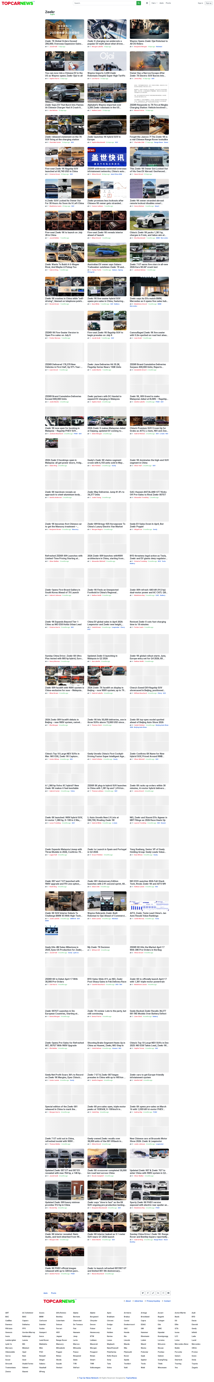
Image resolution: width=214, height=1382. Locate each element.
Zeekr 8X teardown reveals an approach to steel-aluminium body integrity (62, 495)
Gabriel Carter (54, 791)
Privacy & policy (153, 1301)
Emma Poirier (97, 1016)
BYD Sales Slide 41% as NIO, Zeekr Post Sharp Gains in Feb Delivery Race (106, 980)
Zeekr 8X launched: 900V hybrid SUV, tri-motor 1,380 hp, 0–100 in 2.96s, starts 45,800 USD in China (64, 820)
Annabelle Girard (140, 370)
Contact (167, 1301)
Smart (157, 206)
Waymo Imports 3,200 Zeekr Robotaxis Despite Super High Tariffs (106, 74)
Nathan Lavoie (139, 886)
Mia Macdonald (140, 238)
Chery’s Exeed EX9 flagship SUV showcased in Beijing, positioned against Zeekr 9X (146, 690)
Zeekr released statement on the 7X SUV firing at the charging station (63, 138)
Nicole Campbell (98, 1176)
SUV (152, 78)
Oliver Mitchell (139, 759)
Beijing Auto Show (140, 727)
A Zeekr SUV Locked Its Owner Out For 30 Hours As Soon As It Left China (64, 202)
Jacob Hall (53, 46)
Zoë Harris (53, 984)
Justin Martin (97, 370)
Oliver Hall (138, 465)
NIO (167, 434)
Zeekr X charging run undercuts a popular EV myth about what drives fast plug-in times (105, 44)
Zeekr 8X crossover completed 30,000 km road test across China (107, 1171)
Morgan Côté (54, 1240)
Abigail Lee (138, 529)
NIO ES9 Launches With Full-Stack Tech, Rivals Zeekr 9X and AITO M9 (148, 882)
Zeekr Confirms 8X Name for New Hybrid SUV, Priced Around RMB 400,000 (147, 756)
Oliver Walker (54, 561)
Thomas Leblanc (98, 791)
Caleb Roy (95, 1112)
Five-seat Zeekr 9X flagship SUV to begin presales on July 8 (105, 334)
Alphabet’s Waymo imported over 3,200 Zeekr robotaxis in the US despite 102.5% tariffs (104, 108)
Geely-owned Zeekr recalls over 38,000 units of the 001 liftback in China (104, 1141)
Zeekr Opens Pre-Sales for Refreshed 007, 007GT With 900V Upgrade (64, 1044)
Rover (166, 142)
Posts (53, 1293)
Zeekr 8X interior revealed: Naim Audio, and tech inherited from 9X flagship (62, 1237)
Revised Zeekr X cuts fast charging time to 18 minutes (148, 623)
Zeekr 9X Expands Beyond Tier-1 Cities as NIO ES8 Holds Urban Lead (63, 623)
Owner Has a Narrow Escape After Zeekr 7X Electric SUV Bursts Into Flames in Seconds (147, 76)
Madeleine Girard (140, 304)
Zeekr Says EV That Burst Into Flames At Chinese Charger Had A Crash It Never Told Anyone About (64, 108)
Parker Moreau (55, 338)
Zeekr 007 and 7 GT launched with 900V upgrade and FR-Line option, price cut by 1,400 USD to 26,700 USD (64, 884)
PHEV (158, 402)
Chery (122, 627)
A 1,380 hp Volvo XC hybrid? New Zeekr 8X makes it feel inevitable (62, 787)
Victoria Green (54, 174)
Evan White (96, 304)
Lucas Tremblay (55, 823)
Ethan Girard (96, 238)
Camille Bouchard (98, 984)
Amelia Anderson (55, 497)
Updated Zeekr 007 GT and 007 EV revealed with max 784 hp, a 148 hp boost (62, 1173)
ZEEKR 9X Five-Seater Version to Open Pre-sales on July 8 (62, 334)
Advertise (139, 1301)
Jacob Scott (96, 338)
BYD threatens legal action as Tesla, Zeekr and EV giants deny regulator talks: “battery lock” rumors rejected (148, 558)
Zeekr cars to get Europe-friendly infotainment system (147, 1076)
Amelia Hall (138, 1080)
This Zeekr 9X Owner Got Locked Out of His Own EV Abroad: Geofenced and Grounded (149, 171)
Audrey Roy (138, 1112)
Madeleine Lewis (55, 206)
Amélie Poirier (54, 1274)
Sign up (208, 3)
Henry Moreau (54, 661)
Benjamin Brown (55, 529)
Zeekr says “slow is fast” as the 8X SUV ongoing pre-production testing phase (105, 1205)
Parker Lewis (139, 627)
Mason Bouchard (98, 1274)
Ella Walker (53, 1048)
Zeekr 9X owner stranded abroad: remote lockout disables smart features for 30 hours (147, 203)
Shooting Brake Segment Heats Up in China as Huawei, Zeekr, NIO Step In (106, 1044)
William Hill (96, 950)
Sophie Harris (54, 78)
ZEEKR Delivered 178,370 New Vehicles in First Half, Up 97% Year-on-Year (63, 367)
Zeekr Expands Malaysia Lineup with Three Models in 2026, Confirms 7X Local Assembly (63, 852)
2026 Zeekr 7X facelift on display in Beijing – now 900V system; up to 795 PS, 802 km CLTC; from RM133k (106, 690)
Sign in (200, 3)
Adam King (53, 465)
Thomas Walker (55, 1144)
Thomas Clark (97, 725)
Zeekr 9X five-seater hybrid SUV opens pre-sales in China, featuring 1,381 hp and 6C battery (105, 301)
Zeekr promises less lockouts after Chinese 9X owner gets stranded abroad (105, 203)
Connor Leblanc (97, 206)
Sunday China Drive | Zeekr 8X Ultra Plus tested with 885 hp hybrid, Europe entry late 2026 (64, 658)
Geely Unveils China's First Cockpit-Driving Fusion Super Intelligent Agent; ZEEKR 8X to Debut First (107, 756)
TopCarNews (131, 1378)
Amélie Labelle (139, 402)
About (128, 1301)
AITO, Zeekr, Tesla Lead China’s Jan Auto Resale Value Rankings (148, 914)
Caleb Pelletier (139, 725)
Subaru (114, 270)
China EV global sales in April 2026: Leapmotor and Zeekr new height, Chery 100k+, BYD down (105, 624)
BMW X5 (73, 918)
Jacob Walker (54, 238)
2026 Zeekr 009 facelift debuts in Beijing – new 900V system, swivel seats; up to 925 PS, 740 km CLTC (62, 722)
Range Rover (158, 142)
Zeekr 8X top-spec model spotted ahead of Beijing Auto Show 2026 (147, 721)
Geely (114, 465)
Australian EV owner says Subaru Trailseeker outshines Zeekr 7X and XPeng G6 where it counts (105, 267)
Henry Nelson (139, 206)
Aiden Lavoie (96, 918)
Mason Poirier (139, 110)
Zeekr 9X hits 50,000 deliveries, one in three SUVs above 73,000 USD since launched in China (106, 722)
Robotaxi (159, 46)
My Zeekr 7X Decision (98, 947)
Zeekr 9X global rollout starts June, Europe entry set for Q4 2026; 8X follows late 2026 (148, 658)
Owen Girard (138, 174)
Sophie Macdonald (98, 142)
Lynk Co (76, 953)
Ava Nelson (53, 110)
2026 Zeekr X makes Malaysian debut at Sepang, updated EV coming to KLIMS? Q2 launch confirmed (106, 431)
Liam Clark (138, 1016)
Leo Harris (96, 78)
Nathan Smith (97, 595)
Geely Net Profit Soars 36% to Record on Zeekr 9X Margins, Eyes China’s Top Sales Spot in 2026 (64, 1077)
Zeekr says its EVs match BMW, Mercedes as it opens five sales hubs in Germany (149, 301)
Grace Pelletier (97, 855)
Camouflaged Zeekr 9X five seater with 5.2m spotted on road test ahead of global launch (149, 335)
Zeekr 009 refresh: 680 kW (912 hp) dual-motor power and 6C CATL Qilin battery (148, 592)
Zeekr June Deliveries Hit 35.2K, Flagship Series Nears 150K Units (104, 365)
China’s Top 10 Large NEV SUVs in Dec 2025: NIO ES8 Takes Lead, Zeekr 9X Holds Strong (149, 1045)
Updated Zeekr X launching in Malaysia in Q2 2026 (102, 657)
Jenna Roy (138, 78)
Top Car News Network (89, 1378)
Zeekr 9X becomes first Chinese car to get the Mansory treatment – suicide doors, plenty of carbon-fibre (63, 527)
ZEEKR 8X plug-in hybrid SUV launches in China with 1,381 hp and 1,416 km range (107, 788)
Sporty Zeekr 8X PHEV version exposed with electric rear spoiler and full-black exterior (149, 1205)
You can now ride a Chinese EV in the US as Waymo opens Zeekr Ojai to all (64, 74)
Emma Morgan (54, 1016)
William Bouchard (140, 693)
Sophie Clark (96, 402)
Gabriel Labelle (97, 693)
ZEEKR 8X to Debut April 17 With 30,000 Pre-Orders (61, 980)
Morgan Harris (54, 1112)
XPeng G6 (90, 272)
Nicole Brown (54, 304)
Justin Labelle (54, 918)
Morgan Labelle (97, 46)
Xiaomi (163, 823)
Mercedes (164, 238)
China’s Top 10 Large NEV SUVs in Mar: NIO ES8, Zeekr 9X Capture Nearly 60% (62, 756)
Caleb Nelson (97, 1048)
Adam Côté (96, 886)
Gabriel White (97, 823)
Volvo (73, 791)
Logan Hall (53, 855)
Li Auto (162, 434)
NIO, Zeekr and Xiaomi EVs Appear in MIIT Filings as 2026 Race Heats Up (148, 818)
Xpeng (120, 270)
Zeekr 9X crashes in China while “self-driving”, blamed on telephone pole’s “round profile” (64, 301)
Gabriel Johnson (55, 595)
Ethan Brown (54, 693)
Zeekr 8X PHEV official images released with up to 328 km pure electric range (61, 1271)
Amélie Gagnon (97, 1080)
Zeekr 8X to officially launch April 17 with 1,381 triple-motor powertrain (148, 980)
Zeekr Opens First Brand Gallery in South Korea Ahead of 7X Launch (62, 591)
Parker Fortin (97, 270)
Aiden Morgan (97, 434)
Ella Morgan (53, 725)
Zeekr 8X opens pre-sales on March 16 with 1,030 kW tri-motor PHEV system (148, 1109)
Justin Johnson (139, 1144)
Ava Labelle (96, 661)
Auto (46, 1293)
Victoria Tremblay (140, 561)
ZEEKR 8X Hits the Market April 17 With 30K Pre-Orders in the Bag (147, 948)
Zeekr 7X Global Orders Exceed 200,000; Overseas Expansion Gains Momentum (63, 44)
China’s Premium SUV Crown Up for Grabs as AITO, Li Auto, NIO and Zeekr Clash (149, 431)
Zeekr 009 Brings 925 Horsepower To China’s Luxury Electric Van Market (106, 525)
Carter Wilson (54, 759)
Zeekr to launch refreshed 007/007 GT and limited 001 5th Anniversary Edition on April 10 (106, 1271)
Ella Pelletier (96, 465)
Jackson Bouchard (56, 434)
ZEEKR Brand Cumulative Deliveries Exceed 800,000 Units (63, 397)
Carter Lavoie (54, 1080)
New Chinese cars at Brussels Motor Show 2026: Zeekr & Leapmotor (148, 1140)
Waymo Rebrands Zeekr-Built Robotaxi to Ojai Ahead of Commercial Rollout (107, 916)
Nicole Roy (53, 1208)
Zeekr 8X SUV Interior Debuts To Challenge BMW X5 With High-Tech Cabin (63, 916)
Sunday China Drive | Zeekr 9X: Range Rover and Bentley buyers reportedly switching (149, 1237)
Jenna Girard (139, 791)
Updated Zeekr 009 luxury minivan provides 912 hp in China (62, 1203)
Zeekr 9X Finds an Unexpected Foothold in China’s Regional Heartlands (102, 592)
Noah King (53, 886)
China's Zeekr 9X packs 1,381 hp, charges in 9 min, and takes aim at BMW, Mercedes (147, 235)
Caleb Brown (96, 627)
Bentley (132, 1242)
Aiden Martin (96, 1240)
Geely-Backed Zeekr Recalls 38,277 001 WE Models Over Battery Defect (148, 1012)
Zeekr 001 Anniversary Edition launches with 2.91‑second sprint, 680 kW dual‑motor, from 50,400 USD (106, 884)
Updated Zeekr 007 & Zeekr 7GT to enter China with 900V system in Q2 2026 (148, 1173)
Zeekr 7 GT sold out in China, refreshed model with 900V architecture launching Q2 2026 (61, 1141)
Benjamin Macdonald (99, 1208)
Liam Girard (53, 370)
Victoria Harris (54, 627)
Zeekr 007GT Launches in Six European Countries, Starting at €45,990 (61, 1014)
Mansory (75, 529)
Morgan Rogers (97, 529)
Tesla (164, 561)
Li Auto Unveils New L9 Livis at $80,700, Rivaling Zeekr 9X (103, 818)
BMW (158, 238)
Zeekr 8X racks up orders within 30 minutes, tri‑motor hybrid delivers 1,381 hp (148, 788)
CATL (157, 595)
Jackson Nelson (140, 270)
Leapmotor (115, 627)
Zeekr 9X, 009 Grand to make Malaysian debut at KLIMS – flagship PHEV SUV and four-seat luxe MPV (148, 399)
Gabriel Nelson (139, 434)
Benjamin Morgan (140, 46)
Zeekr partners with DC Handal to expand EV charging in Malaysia (104, 397)
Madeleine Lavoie (140, 984)
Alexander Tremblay (141, 497)
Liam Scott (138, 338)
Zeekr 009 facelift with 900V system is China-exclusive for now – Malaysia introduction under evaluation (64, 690)
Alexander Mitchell (99, 561)
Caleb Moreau (139, 918)
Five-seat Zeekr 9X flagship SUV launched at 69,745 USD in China (62, 170)
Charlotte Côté (139, 142)
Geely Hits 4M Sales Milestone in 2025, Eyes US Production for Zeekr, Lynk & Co (63, 950)
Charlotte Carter (55, 142)
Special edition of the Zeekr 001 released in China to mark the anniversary (61, 1109)
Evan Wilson (138, 855)
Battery (116, 304)
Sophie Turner (139, 1048)
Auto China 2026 (116, 174)
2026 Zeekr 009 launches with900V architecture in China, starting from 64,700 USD (105, 558)
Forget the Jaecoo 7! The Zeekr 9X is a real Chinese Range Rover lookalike (149, 138)
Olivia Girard (96, 174)
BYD (159, 561)
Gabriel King (54, 270)
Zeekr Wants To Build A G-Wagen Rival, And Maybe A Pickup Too (62, 265)
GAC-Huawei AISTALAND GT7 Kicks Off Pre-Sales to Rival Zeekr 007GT (148, 493)
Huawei (115, 1048)
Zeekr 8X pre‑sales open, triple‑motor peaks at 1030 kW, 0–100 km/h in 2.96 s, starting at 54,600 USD (106, 1109)
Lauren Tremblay (140, 823)
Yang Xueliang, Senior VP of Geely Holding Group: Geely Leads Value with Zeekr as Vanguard (147, 852)
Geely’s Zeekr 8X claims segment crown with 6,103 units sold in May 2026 (104, 463)
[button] (154, 3)
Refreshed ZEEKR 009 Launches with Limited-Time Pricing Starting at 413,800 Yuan (63, 558)
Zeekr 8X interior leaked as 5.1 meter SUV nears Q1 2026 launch (106, 1235)
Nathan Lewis (97, 110)
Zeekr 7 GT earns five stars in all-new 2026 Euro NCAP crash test (149, 265)
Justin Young (96, 497)
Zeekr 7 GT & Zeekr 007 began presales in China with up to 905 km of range (106, 1077)
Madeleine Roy (139, 595)
